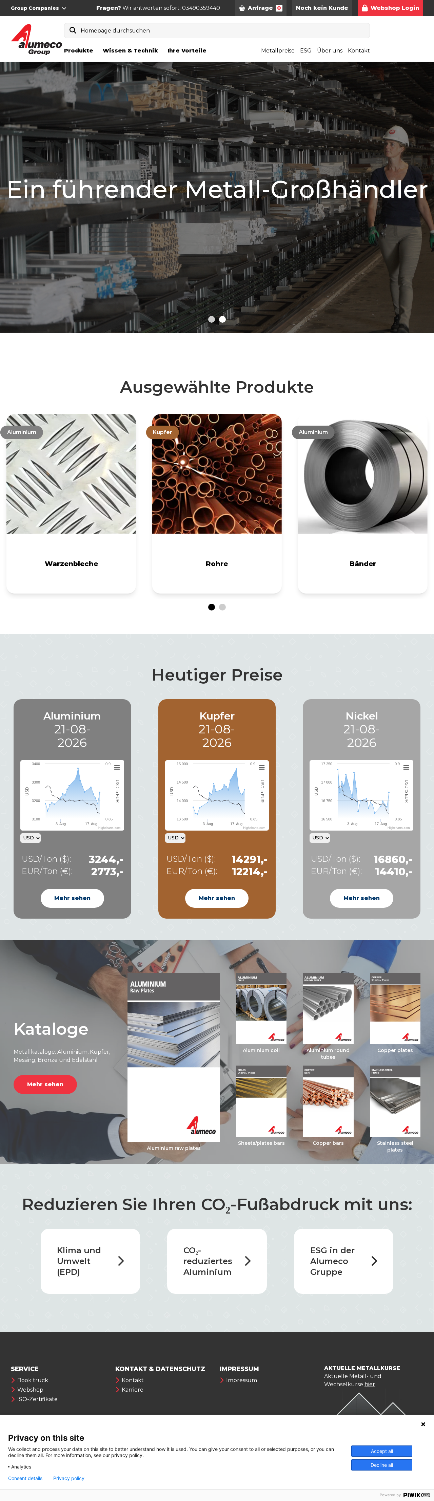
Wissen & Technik (130, 50)
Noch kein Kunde (322, 8)
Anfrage (264, 8)
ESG (306, 50)
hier (369, 1384)
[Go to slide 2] (222, 319)
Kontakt (359, 50)
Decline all (382, 1465)
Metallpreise (278, 50)
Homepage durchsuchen (115, 30)
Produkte (78, 50)
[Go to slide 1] (211, 319)
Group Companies (35, 8)
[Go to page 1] (211, 607)
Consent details (25, 1478)
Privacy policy (68, 1478)
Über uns (329, 50)
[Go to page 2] (222, 607)
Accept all (382, 1451)
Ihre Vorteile (186, 50)
